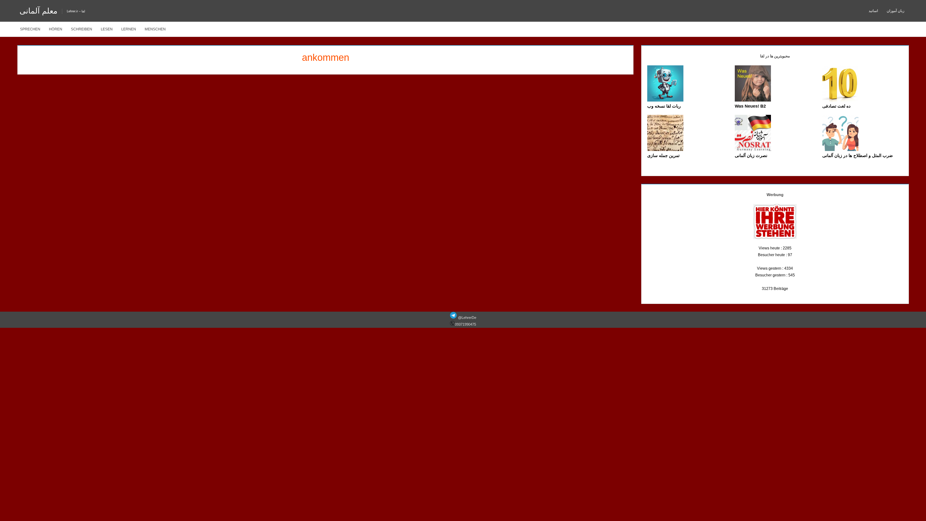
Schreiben (81, 29)
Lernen (128, 29)
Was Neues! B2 (750, 106)
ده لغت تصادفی (836, 106)
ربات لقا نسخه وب (664, 106)
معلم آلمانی (38, 11)
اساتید (873, 11)
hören (55, 29)
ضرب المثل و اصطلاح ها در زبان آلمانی (857, 155)
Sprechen (30, 29)
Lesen (107, 29)
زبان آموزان (895, 11)
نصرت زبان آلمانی (751, 155)
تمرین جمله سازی (663, 155)
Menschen (155, 29)
